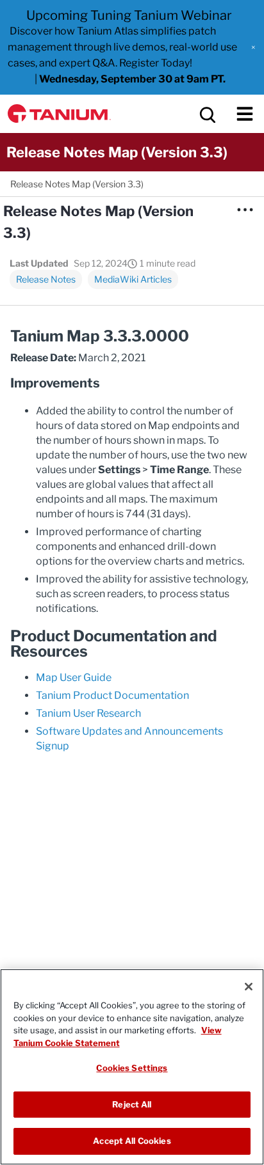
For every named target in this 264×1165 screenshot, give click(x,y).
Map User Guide (73, 677)
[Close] (249, 987)
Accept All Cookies (131, 1141)
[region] (132, 1067)
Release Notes (46, 279)
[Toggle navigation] (245, 113)
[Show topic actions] (245, 210)
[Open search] (206, 113)
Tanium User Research (88, 713)
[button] (253, 47)
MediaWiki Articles (133, 279)
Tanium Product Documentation (112, 695)
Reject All (131, 1104)
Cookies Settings (131, 1068)
